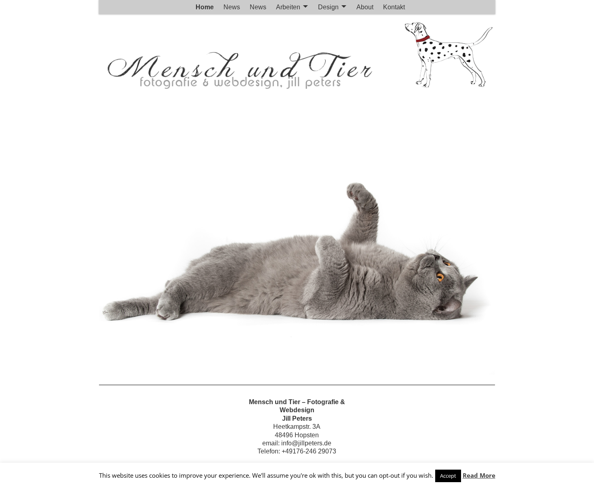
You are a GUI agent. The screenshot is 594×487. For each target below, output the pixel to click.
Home (205, 7)
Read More (479, 475)
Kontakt (394, 7)
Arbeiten (288, 7)
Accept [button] (448, 475)
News (231, 7)
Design (328, 7)
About (364, 7)
